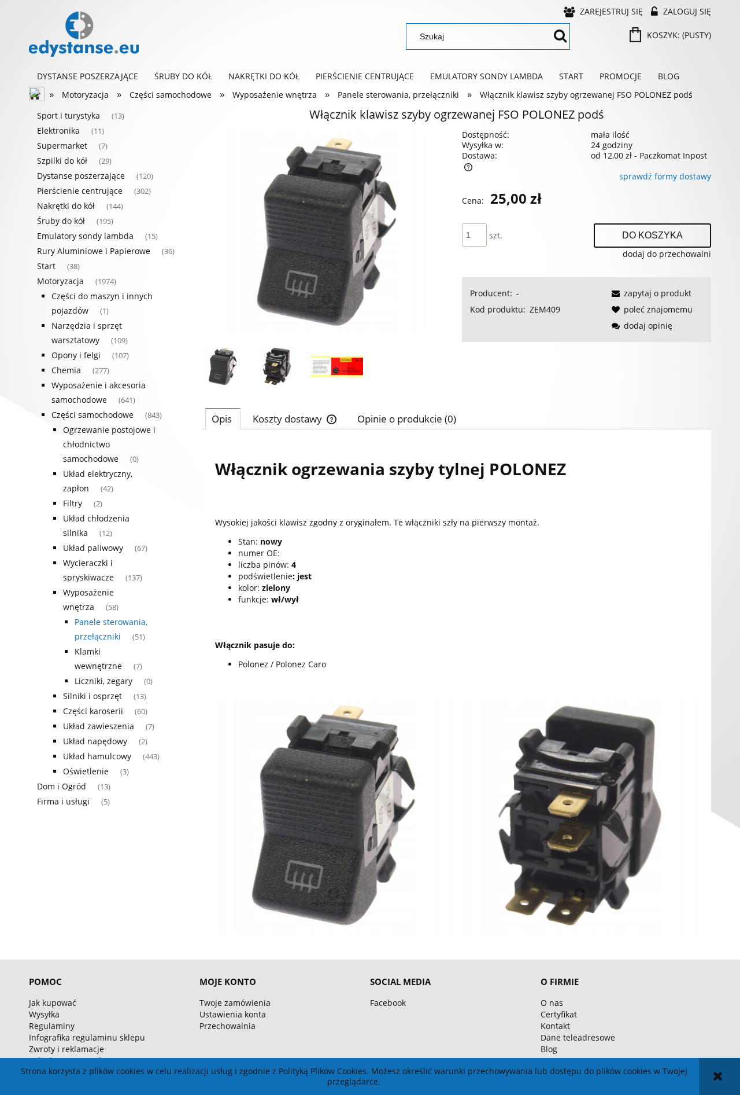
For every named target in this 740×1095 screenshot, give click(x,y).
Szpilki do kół (62, 160)
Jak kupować (52, 1002)
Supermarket (62, 145)
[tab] (222, 418)
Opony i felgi (76, 355)
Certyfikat (559, 1014)
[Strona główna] (84, 34)
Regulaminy (52, 1025)
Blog (549, 1048)
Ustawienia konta (232, 1014)
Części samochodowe (92, 414)
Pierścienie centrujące (80, 190)
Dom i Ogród (61, 786)
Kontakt (555, 1025)
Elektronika (58, 130)
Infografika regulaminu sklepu (87, 1037)
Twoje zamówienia (235, 1002)
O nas (552, 1002)
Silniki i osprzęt (92, 695)
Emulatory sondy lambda (85, 235)
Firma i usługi (63, 801)
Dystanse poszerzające (81, 175)
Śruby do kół (61, 220)
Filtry (72, 503)
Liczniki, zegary (103, 680)
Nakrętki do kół (66, 205)
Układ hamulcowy (97, 756)
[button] (649, 293)
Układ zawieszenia (98, 726)
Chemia (66, 370)
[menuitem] (87, 76)
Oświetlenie (86, 771)
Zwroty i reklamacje (66, 1048)
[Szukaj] (560, 36)
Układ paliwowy (93, 547)
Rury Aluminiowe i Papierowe (93, 250)
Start (46, 265)
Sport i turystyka (68, 115)
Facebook (388, 1002)
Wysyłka (44, 1014)
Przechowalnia (227, 1025)
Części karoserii (93, 710)
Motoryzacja (60, 280)
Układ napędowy (95, 741)
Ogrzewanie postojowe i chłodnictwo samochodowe (109, 444)
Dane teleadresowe (578, 1037)
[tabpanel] (456, 690)
